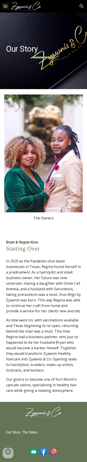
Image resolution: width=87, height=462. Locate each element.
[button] (5, 6)
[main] (43, 50)
